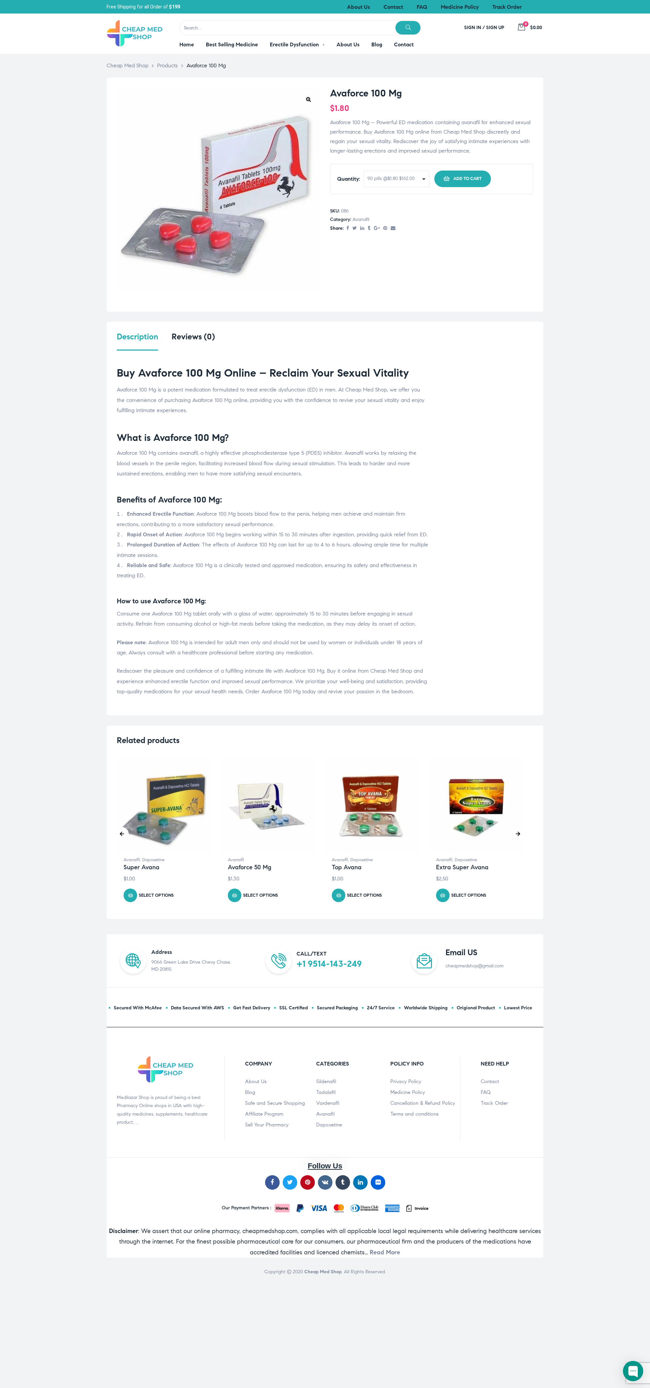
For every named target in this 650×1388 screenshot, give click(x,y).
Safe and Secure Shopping (275, 1103)
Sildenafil (326, 1081)
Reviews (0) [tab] (193, 337)
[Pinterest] (307, 1182)
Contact (490, 1081)
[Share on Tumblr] (369, 228)
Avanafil (360, 219)
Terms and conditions (414, 1114)
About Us (255, 1081)
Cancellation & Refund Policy (422, 1103)
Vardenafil (327, 1103)
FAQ (486, 1092)
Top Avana (347, 867)
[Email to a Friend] (393, 228)
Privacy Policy (405, 1081)
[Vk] (325, 1182)
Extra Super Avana (462, 867)
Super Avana (141, 867)
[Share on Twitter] (355, 228)
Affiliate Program (264, 1114)
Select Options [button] (156, 895)
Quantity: (348, 179)
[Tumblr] (342, 1182)
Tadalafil (325, 1092)
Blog (250, 1092)
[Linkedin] (360, 1182)
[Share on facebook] (348, 228)
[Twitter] (290, 1182)
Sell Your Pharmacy (266, 1125)
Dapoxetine (153, 860)
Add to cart (467, 178)
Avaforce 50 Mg (249, 867)
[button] (308, 99)
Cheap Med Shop (323, 1272)
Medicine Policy (407, 1092)
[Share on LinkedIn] (362, 228)
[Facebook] (272, 1182)
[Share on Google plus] (377, 228)
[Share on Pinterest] (385, 228)
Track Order (494, 1103)
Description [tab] (137, 337)
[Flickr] (378, 1182)
